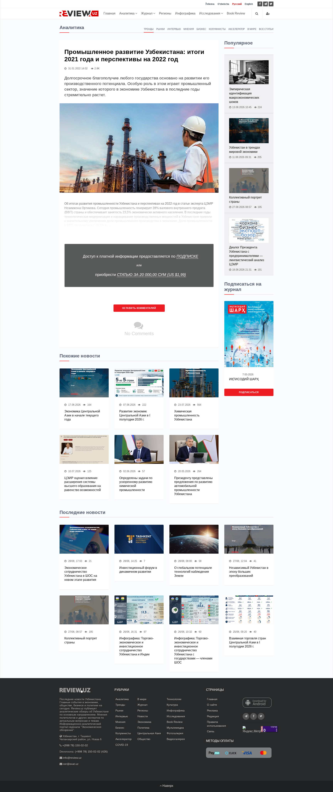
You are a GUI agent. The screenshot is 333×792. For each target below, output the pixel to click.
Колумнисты (217, 29)
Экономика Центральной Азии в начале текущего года (82, 415)
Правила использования (216, 723)
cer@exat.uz (70, 763)
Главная (109, 13)
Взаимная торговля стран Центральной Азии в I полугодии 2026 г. (247, 642)
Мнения (188, 29)
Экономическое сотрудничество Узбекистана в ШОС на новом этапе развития (80, 573)
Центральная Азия (149, 733)
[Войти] (267, 13)
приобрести (140, 274)
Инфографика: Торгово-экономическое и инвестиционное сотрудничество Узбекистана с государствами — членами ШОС (193, 650)
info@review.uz (72, 757)
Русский (237, 4)
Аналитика (127, 13)
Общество (143, 739)
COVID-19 (121, 744)
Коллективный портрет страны (245, 199)
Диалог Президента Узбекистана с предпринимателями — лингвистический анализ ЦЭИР (246, 256)
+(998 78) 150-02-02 (75, 745)
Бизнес (201, 29)
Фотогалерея (175, 733)
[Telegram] (265, 4)
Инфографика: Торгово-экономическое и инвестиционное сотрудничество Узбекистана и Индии (136, 646)
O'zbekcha (223, 4)
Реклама (212, 710)
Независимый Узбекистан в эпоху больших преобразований (248, 572)
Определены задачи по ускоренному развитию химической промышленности (135, 484)
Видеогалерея (176, 739)
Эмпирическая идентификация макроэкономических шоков (244, 95)
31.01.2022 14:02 (77, 68)
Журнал (147, 13)
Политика (143, 727)
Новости (142, 716)
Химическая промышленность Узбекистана (186, 415)
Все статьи (266, 29)
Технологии (174, 699)
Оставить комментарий (139, 308)
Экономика (144, 721)
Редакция (213, 716)
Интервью (174, 29)
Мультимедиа (175, 727)
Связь (210, 731)
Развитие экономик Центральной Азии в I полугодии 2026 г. (134, 415)
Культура (172, 704)
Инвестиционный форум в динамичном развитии (138, 569)
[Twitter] (271, 4)
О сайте (212, 704)
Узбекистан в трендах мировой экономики (244, 149)
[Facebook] (259, 4)
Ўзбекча (209, 4)
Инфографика (185, 13)
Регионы (165, 13)
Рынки (160, 29)
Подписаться (249, 392)
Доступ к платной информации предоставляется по (140, 256)
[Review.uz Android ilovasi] (257, 702)
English (249, 4)
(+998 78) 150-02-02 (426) (91, 751)
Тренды (149, 29)
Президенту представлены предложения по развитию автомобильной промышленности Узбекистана (193, 486)
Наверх (167, 785)
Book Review (236, 13)
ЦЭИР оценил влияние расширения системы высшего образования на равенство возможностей (82, 484)
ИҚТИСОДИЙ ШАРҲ (244, 379)
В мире (251, 29)
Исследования (210, 13)
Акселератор (236, 29)
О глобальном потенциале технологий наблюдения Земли (193, 572)
